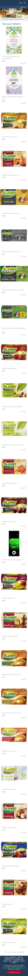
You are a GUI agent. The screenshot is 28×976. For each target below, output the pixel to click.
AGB (23, 958)
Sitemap (23, 961)
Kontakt (18, 958)
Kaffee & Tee (17, 19)
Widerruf (14, 962)
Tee (22, 19)
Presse (7, 957)
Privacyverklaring (18, 959)
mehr (3, 60)
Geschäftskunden (9, 958)
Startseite (11, 19)
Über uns (20, 957)
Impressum (13, 957)
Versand (22, 952)
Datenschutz (8, 959)
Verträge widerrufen (14, 972)
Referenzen (16, 961)
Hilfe (10, 961)
